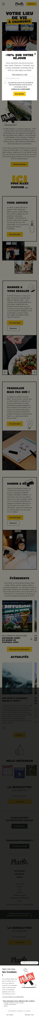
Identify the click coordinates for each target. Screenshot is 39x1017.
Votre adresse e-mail (19, 75)
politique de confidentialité (20, 89)
